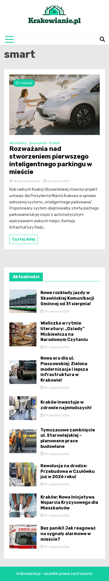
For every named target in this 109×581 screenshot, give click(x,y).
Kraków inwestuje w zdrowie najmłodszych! (66, 405)
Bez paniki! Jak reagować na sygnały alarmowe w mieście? (68, 534)
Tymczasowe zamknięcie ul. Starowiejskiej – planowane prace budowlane (67, 438)
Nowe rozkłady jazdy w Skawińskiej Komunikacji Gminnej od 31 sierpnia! (67, 298)
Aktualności (18, 143)
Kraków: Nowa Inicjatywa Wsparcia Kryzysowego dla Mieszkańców (69, 503)
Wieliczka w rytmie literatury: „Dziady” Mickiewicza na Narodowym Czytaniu (64, 331)
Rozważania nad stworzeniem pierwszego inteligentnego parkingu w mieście (50, 160)
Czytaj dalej (23, 239)
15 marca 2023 (58, 181)
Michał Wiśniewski (26, 181)
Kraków (54, 143)
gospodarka (38, 143)
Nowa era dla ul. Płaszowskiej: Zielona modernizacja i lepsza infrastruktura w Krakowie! (64, 369)
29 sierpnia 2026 (56, 311)
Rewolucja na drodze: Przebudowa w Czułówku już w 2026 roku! (67, 471)
